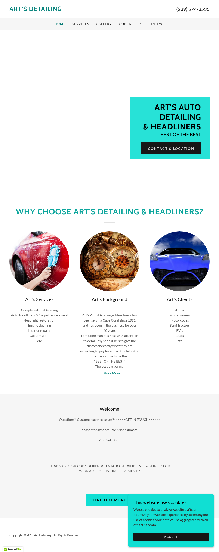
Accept (171, 537)
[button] (109, 373)
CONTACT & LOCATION (171, 148)
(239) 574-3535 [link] (193, 9)
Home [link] (60, 24)
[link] (59, 10)
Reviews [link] (156, 24)
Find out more (109, 500)
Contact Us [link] (130, 24)
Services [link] (80, 24)
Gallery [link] (104, 24)
